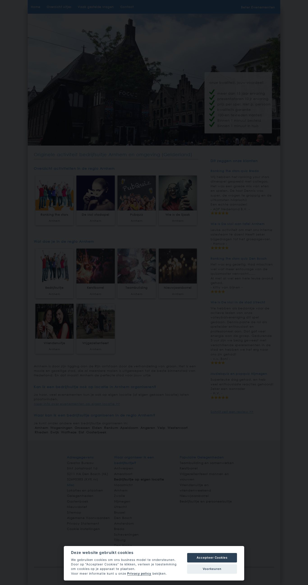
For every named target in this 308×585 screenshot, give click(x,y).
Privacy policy (139, 573)
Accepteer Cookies (212, 557)
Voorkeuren (212, 569)
